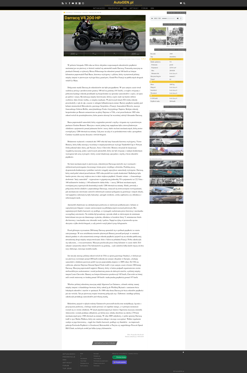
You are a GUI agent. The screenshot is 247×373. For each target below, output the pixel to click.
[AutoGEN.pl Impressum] (83, 3)
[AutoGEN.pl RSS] (63, 3)
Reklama (96, 365)
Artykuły (134, 8)
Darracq (85, 12)
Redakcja (97, 356)
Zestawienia (84, 363)
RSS (81, 353)
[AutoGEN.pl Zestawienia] (76, 3)
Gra (152, 8)
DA (125, 8)
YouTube (83, 361)
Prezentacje (114, 8)
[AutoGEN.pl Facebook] (69, 3)
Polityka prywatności (101, 361)
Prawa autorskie (99, 363)
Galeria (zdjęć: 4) (174, 24)
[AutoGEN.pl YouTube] (73, 3)
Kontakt (96, 353)
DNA (64, 360)
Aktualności (99, 8)
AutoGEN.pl (68, 12)
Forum (144, 8)
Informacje (97, 358)
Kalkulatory (84, 365)
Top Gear (67, 368)
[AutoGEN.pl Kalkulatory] (80, 3)
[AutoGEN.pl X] (66, 3)
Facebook (83, 358)
